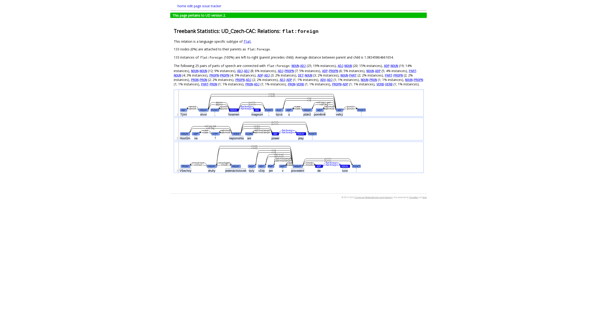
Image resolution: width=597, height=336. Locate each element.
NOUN (295, 66)
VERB (300, 84)
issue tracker (211, 6)
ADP (386, 66)
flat (247, 41)
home (181, 6)
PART (412, 71)
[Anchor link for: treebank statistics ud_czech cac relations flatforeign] (321, 30)
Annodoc (413, 197)
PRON (194, 80)
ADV (323, 80)
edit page (194, 6)
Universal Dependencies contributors (373, 197)
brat (425, 197)
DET (301, 75)
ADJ (303, 66)
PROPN (289, 71)
